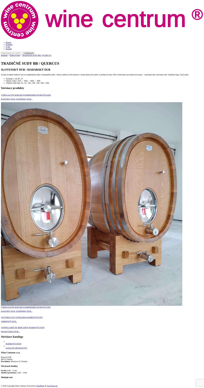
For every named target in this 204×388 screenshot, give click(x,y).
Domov (8, 43)
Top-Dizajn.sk (52, 386)
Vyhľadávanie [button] (29, 53)
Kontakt (9, 49)
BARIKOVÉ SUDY (13, 344)
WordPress (40, 386)
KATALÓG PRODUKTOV (16, 348)
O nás (8, 47)
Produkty (9, 45)
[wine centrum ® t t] (102, 38)
